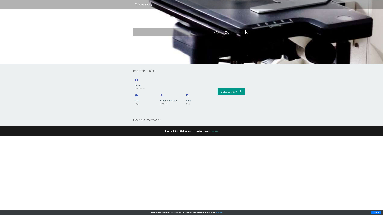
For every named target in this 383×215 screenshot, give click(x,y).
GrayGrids (215, 131)
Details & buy (230, 91)
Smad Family (145, 4)
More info (219, 212)
